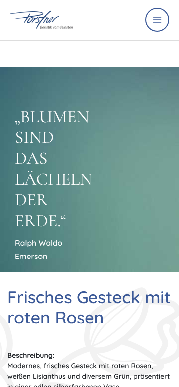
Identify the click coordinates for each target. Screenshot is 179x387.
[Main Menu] (157, 20)
